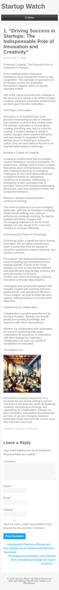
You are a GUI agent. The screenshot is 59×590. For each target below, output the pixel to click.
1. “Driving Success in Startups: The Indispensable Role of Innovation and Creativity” (29, 41)
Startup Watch (23, 6)
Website (8, 509)
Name (7, 486)
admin (6, 58)
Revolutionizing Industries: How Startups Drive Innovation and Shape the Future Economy (32, 560)
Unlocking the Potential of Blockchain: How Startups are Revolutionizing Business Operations (28, 548)
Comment (9, 461)
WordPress (29, 583)
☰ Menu (29, 17)
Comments (32, 428)
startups (20, 428)
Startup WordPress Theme (32, 581)
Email (7, 497)
